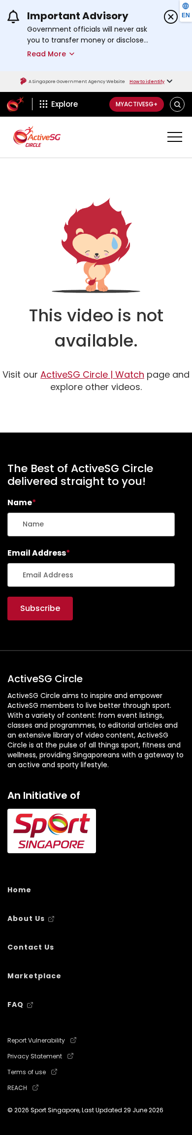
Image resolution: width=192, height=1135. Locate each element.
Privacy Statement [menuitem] (34, 1056)
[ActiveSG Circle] (36, 136)
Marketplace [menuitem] (34, 976)
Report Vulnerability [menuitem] (36, 1041)
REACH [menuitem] (17, 1088)
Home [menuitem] (19, 890)
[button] (177, 104)
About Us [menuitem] (26, 918)
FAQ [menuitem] (15, 1004)
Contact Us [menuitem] (30, 947)
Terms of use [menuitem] (26, 1072)
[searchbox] (91, 524)
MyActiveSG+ (137, 104)
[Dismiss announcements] (171, 17)
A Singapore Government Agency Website (77, 82)
